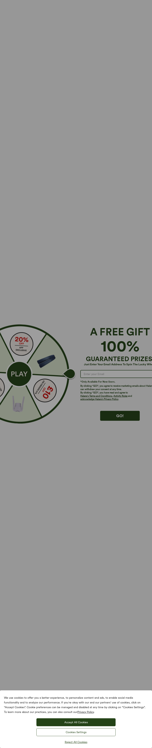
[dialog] (76, 374)
